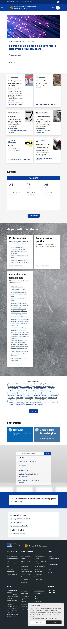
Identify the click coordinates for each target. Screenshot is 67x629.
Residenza (53, 392)
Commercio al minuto (35, 402)
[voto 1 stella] (12, 501)
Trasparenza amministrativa (32, 383)
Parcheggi (19, 395)
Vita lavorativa (38, 579)
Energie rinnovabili (36, 386)
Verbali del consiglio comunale (36, 59)
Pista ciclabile (28, 404)
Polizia (19, 390)
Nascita (28, 395)
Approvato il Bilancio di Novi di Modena (19, 299)
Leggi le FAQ (24, 591)
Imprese (45, 392)
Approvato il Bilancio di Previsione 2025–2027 (20, 355)
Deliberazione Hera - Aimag (18, 328)
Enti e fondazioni (11, 564)
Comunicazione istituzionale (14, 386)
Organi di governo (12, 556)
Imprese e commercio (40, 561)
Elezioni (28, 390)
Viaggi (11, 399)
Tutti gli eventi (33, 216)
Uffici (8, 561)
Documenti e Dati (12, 574)
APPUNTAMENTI (43, 113)
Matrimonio (37, 395)
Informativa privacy (26, 612)
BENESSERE (14, 77)
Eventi (50, 572)
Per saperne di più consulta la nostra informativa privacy (43, 618)
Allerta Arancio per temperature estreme (19, 257)
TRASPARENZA (15, 113)
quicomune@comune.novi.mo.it (12, 615)
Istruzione (51, 388)
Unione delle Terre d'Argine (27, 1)
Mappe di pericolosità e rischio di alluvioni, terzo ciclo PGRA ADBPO (20, 261)
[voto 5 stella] (22, 501)
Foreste (53, 402)
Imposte (11, 397)
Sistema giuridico (12, 392)
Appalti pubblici (25, 566)
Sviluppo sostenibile (48, 386)
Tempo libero (44, 383)
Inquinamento (19, 397)
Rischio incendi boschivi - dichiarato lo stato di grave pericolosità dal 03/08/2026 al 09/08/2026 (19, 250)
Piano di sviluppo (37, 390)
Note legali (37, 596)
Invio (47, 454)
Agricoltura (26, 386)
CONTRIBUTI (42, 140)
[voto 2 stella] (15, 501)
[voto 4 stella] (19, 501)
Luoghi (50, 569)
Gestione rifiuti (13, 59)
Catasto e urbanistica (26, 572)
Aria (45, 402)
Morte (11, 390)
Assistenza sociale (38, 404)
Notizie (50, 556)
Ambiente (23, 559)
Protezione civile (47, 399)
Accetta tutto (54, 622)
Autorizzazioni (24, 569)
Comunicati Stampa (18, 41)
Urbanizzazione (11, 383)
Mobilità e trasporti (39, 564)
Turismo (11, 404)
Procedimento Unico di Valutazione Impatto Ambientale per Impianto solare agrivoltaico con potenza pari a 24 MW (20, 322)
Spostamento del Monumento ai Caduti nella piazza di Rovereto (19, 348)
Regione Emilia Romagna (13, 1)
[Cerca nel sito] (58, 8)
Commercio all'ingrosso (22, 402)
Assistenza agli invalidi (34, 392)
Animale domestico (22, 392)
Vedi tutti (33, 411)
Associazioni (11, 395)
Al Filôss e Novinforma (17, 287)
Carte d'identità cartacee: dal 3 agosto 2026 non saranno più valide (19, 294)
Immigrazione (47, 390)
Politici (9, 566)
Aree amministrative (12, 559)
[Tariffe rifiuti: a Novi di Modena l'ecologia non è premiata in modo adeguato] (33, 37)
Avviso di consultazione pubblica (19, 351)
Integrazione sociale (52, 397)
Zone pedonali (19, 404)
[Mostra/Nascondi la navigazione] (2, 7)
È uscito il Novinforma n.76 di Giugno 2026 (18, 359)
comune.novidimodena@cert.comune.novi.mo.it (13, 610)
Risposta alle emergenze (22, 399)
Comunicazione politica (40, 397)
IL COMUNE (42, 77)
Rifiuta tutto (38, 622)
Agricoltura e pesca (26, 556)
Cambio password (25, 609)
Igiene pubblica (54, 395)
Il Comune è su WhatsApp (18, 289)
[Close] (62, 603)
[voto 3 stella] (17, 501)
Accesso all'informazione (40, 388)
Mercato (11, 402)
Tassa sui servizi (23, 59)
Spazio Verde (20, 383)
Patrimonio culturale (13, 388)
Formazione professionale (26, 388)
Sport (53, 383)
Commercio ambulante (35, 399)
